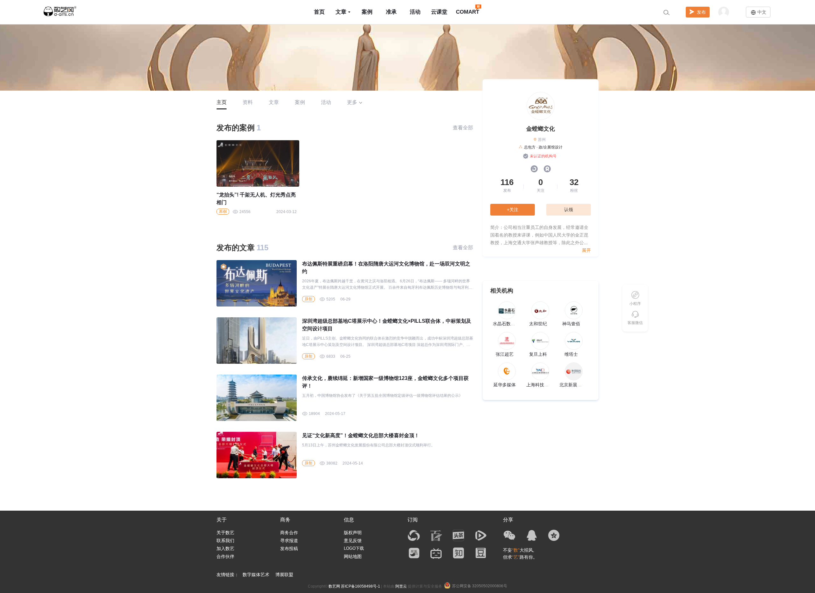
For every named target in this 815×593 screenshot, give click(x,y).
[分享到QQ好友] (531, 535)
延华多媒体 (504, 384)
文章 (341, 12)
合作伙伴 (225, 556)
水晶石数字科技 (508, 323)
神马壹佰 (571, 323)
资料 (248, 102)
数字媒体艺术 (256, 574)
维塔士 (571, 354)
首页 (319, 12)
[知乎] (458, 553)
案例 (367, 12)
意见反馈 (353, 540)
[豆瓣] (480, 553)
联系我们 (225, 540)
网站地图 (353, 556)
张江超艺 (505, 354)
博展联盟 (284, 574)
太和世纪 (538, 323)
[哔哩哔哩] (436, 553)
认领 (568, 209)
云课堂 (439, 12)
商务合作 (289, 532)
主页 (221, 102)
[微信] (509, 535)
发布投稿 (289, 548)
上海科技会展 (539, 384)
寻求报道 (289, 540)
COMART (467, 12)
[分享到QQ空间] (554, 535)
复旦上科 (538, 354)
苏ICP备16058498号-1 (360, 586)
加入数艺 (225, 548)
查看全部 (463, 127)
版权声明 (353, 532)
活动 (415, 12)
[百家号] (436, 535)
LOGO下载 (354, 548)
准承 (391, 12)
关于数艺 (225, 532)
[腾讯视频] (480, 535)
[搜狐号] (414, 553)
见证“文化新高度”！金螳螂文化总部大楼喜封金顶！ (360, 435)
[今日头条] (458, 535)
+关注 (512, 209)
